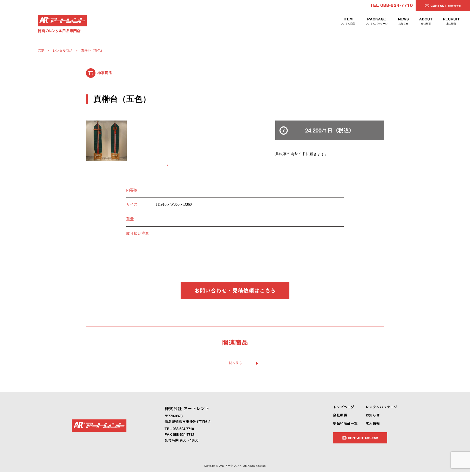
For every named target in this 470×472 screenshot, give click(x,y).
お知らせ (373, 415)
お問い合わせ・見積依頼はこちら (235, 290)
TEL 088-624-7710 (391, 5)
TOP (41, 51)
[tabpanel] (167, 141)
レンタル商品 (62, 51)
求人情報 (373, 423)
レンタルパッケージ (381, 407)
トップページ (343, 407)
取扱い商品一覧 (345, 423)
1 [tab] (167, 165)
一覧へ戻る (233, 363)
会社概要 (340, 415)
